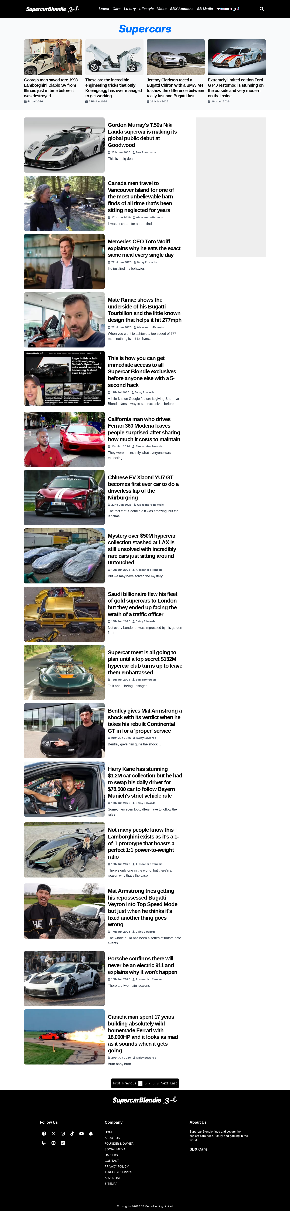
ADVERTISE (113, 1178)
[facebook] (44, 1133)
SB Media (205, 9)
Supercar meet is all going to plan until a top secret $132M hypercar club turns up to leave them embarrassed (145, 662)
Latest (104, 9)
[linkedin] (63, 1143)
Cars (117, 9)
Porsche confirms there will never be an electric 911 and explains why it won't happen (142, 965)
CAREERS (111, 1155)
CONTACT (112, 1160)
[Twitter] (53, 1133)
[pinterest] (53, 1143)
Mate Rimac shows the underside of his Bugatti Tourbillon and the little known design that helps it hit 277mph (145, 310)
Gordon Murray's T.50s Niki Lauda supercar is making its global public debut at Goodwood (142, 135)
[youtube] (81, 1133)
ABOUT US (112, 1138)
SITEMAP (111, 1183)
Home (109, 1132)
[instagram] (63, 1133)
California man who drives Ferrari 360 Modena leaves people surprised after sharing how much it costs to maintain (144, 429)
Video (162, 9)
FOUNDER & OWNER (119, 1143)
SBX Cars (198, 1149)
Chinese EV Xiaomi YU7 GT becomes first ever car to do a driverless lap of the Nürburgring (143, 487)
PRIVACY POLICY (117, 1166)
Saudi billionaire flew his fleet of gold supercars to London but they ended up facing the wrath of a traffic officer (142, 604)
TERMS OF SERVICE (118, 1172)
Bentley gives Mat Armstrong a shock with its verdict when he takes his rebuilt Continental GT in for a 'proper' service (145, 720)
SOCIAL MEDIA (115, 1149)
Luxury (130, 9)
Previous (129, 1083)
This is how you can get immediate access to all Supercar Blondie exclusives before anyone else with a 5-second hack (142, 371)
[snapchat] (91, 1133)
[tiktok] (72, 1133)
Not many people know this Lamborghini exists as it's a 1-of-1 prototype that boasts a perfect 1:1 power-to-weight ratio (143, 843)
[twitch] (44, 1143)
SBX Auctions (182, 9)
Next (164, 1083)
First (116, 1083)
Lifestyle (146, 9)
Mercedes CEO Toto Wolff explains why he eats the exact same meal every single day (144, 248)
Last (173, 1083)
